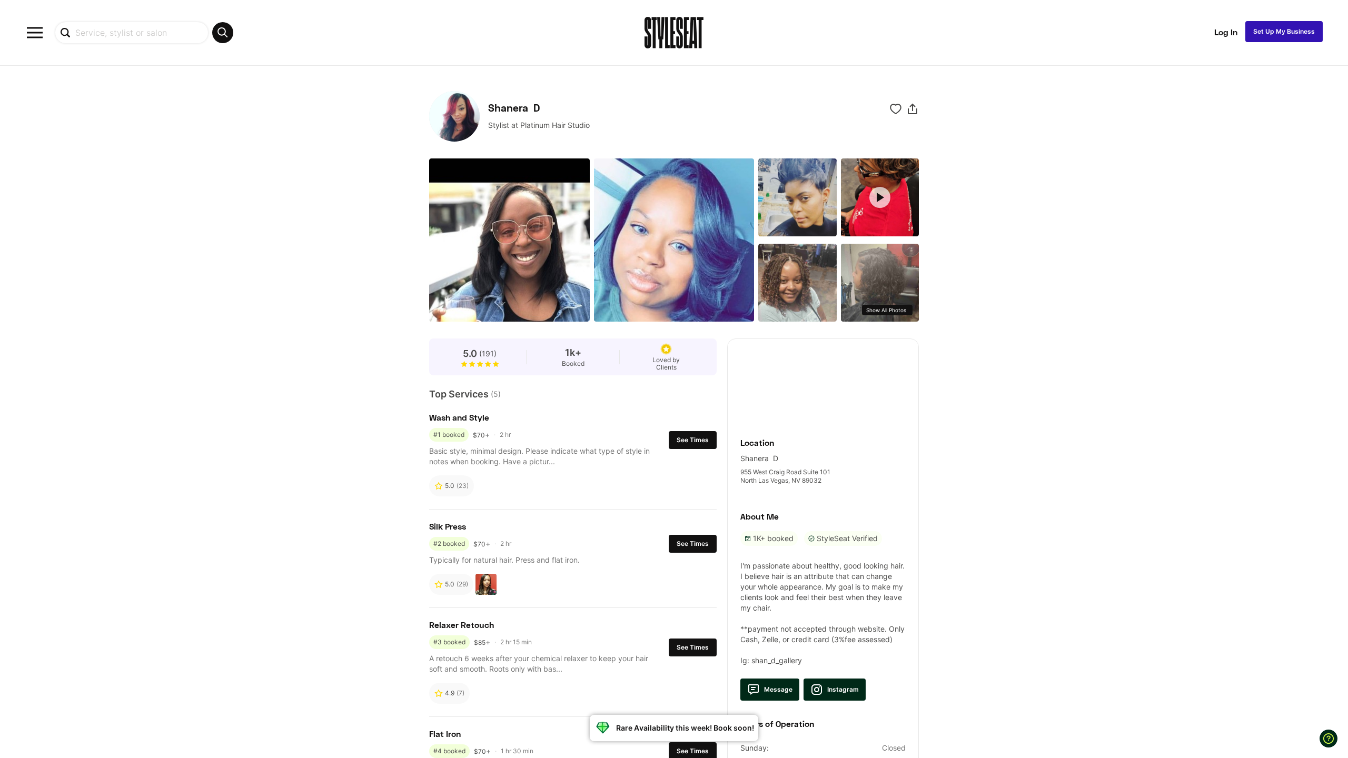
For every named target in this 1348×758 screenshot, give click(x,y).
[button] (912, 109)
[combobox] (144, 32)
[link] (823, 382)
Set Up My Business (1284, 31)
